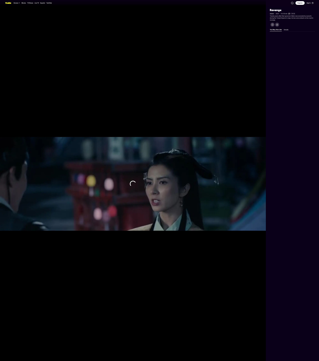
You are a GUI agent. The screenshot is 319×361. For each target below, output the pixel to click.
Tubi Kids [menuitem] (49, 3)
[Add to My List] (272, 25)
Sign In (309, 3)
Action (272, 13)
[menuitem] (17, 3)
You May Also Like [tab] (276, 29)
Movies (24, 3)
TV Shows (30, 3)
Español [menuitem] (42, 3)
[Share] (277, 25)
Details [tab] (286, 30)
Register (300, 3)
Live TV (37, 3)
